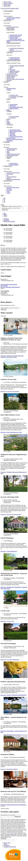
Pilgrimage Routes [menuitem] (14, 108)
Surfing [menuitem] (8, 119)
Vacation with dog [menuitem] (11, 76)
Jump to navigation (8, 3)
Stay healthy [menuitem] (12, 69)
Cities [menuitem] (8, 151)
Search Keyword (6, 208)
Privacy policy (7, 842)
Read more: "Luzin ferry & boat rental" (10, 391)
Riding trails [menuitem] (12, 132)
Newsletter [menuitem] (9, 188)
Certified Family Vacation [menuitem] (16, 39)
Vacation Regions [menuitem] (11, 150)
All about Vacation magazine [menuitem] (13, 17)
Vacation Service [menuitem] (7, 180)
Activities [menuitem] (6, 82)
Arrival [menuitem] (8, 191)
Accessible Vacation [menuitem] (11, 73)
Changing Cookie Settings (10, 846)
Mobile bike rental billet (9, 221)
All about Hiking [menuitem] (14, 104)
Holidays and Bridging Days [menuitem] (13, 179)
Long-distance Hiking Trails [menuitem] (16, 107)
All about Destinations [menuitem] (12, 148)
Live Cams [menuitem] (9, 190)
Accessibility (7, 845)
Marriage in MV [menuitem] (10, 77)
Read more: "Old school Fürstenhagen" (10, 659)
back (2, 195)
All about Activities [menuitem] (11, 88)
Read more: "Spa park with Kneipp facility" (11, 514)
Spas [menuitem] (11, 68)
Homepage (6, 218)
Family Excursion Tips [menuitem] (15, 36)
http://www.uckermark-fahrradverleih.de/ (10, 287)
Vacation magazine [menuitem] (8, 11)
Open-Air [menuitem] (9, 178)
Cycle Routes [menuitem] (13, 97)
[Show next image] (2, 244)
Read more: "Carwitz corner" (7, 621)
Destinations (6, 220)
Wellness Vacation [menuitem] (14, 72)
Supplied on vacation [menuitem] (14, 71)
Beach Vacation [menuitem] (10, 28)
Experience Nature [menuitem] (11, 138)
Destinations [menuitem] (7, 142)
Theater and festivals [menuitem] (11, 176)
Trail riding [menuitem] (12, 134)
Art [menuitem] (7, 175)
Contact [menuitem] (8, 192)
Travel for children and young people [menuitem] (15, 79)
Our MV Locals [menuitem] (10, 19)
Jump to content (7, 1)
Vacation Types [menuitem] (7, 20)
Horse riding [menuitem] (9, 124)
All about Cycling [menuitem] (14, 95)
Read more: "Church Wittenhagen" (9, 551)
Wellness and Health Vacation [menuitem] (13, 60)
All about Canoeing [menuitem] (14, 116)
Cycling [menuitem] (8, 90)
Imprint (5, 844)
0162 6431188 (4, 285)
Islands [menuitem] (8, 152)
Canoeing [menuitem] (9, 111)
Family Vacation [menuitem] (10, 29)
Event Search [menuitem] (10, 174)
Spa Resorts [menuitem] (9, 156)
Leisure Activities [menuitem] (14, 37)
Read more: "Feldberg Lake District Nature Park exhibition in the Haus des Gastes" (12, 356)
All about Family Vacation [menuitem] (16, 35)
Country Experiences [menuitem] (14, 59)
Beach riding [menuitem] (13, 135)
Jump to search (7, 4)
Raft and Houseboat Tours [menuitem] (16, 51)
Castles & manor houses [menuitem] (12, 155)
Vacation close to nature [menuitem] (12, 75)
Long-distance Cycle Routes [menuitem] (16, 96)
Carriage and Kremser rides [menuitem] (16, 136)
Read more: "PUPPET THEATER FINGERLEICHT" (14, 695)
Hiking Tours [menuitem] (13, 105)
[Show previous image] (1, 244)
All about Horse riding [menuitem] (15, 130)
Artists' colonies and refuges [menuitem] (13, 154)
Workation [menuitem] (9, 80)
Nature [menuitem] (8, 158)
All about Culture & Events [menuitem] (13, 172)
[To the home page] (9, 8)
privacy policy (10, 834)
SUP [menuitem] (8, 120)
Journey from (4, 308)
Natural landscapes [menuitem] (14, 164)
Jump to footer (7, 6)
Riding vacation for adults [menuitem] (16, 131)
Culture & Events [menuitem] (8, 166)
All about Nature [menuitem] (13, 163)
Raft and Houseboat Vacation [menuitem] (13, 43)
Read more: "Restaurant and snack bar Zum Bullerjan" (13, 804)
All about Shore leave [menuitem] (15, 57)
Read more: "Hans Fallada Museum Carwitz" (11, 432)
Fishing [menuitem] (8, 109)
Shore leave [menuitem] (9, 52)
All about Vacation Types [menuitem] (13, 27)
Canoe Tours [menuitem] (13, 117)
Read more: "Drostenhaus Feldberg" (9, 769)
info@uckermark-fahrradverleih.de (9, 284)
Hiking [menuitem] (8, 99)
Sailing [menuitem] (8, 122)
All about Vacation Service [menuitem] (13, 187)
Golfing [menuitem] (8, 123)
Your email (4, 815)
